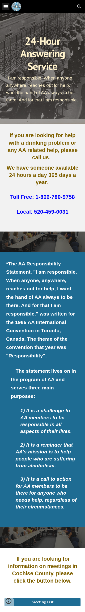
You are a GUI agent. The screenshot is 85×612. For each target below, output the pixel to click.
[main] (42, 68)
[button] (5, 6)
